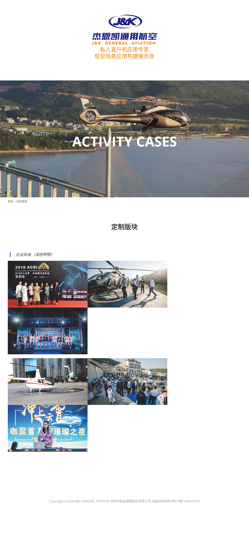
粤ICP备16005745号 (186, 501)
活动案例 (21, 201)
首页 (10, 201)
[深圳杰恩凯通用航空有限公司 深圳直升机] (124, 30)
